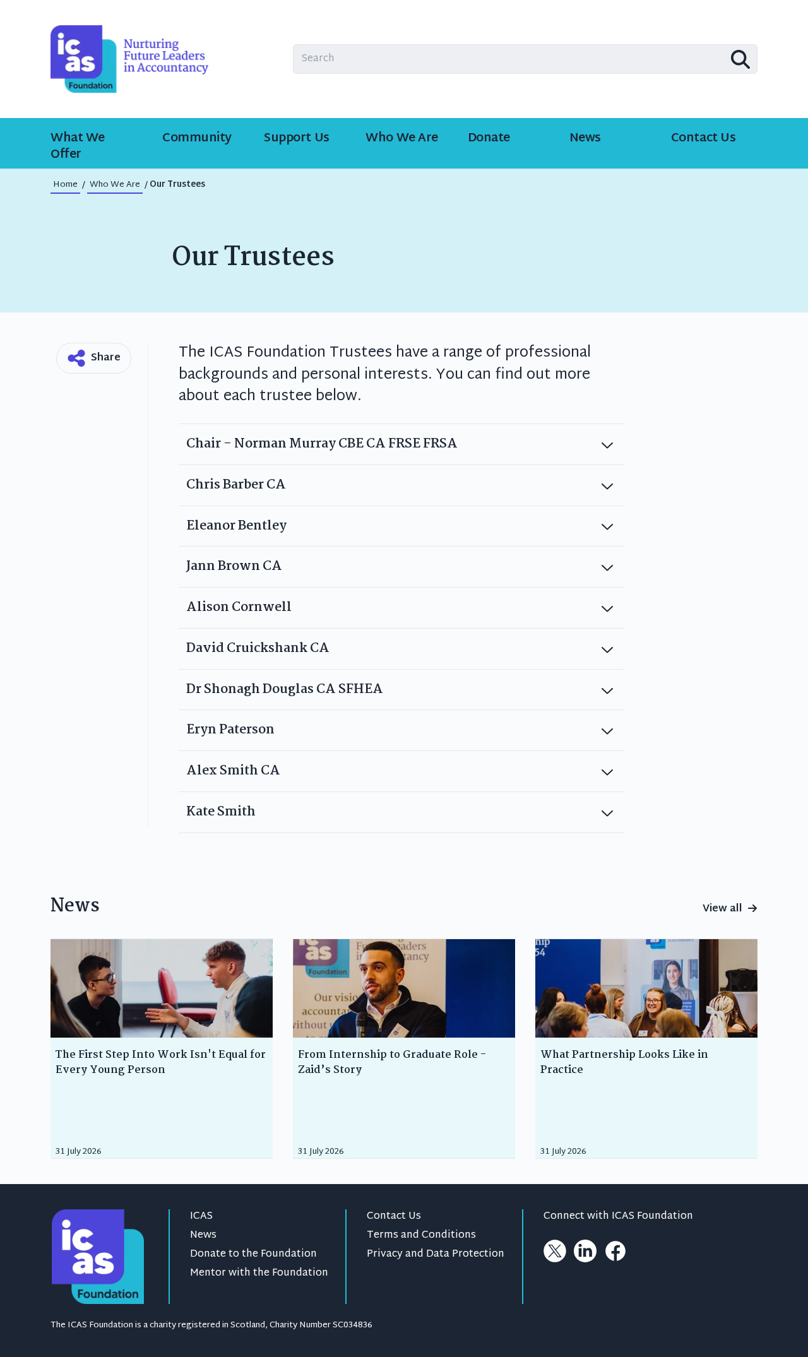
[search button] (740, 59)
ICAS (201, 1216)
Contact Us (394, 1216)
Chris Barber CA (236, 485)
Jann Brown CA (234, 566)
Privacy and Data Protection (435, 1254)
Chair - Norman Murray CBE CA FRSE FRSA (322, 444)
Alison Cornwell (239, 607)
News (203, 1235)
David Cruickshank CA (258, 648)
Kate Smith (221, 812)
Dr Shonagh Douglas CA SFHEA (284, 689)
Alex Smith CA (233, 771)
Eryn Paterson (230, 730)
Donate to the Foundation (253, 1254)
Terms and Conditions (421, 1235)
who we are (115, 185)
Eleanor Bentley (236, 526)
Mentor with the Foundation (259, 1273)
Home (65, 185)
